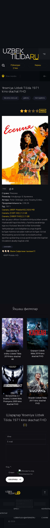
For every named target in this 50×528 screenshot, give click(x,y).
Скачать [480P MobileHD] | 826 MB (18, 210)
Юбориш (13, 479)
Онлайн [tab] (7, 246)
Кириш (38, 65)
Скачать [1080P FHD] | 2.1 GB (15, 216)
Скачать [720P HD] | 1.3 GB (14, 213)
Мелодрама (40, 98)
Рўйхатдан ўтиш (15, 66)
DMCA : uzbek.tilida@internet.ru (24, 513)
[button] (12, 76)
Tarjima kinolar (10, 98)
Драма (26, 98)
